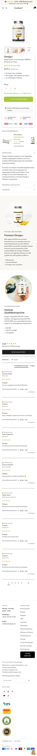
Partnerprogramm (25, 636)
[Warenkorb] (34, 8)
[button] (8, 50)
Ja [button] (18, 389)
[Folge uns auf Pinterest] (12, 692)
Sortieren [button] (5, 360)
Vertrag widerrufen (27, 654)
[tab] (21, 366)
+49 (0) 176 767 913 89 (9, 617)
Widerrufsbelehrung (26, 629)
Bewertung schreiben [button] (19, 352)
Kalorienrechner (25, 609)
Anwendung (6, 190)
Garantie (23, 639)
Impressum (23, 622)
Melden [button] (22, 389)
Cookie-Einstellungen (26, 642)
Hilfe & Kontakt (25, 649)
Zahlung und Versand (26, 632)
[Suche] (6, 8)
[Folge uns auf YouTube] (4, 696)
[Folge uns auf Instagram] (8, 692)
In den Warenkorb (19, 146)
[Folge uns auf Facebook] (4, 692)
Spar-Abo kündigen (26, 646)
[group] (18, 344)
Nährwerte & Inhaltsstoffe (11, 185)
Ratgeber (23, 615)
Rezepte (22, 612)
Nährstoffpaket (18, 135)
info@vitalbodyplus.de (8, 624)
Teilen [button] (26, 389)
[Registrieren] (29, 680)
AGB (21, 619)
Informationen (6, 153)
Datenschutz (24, 626)
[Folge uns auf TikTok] (8, 696)
